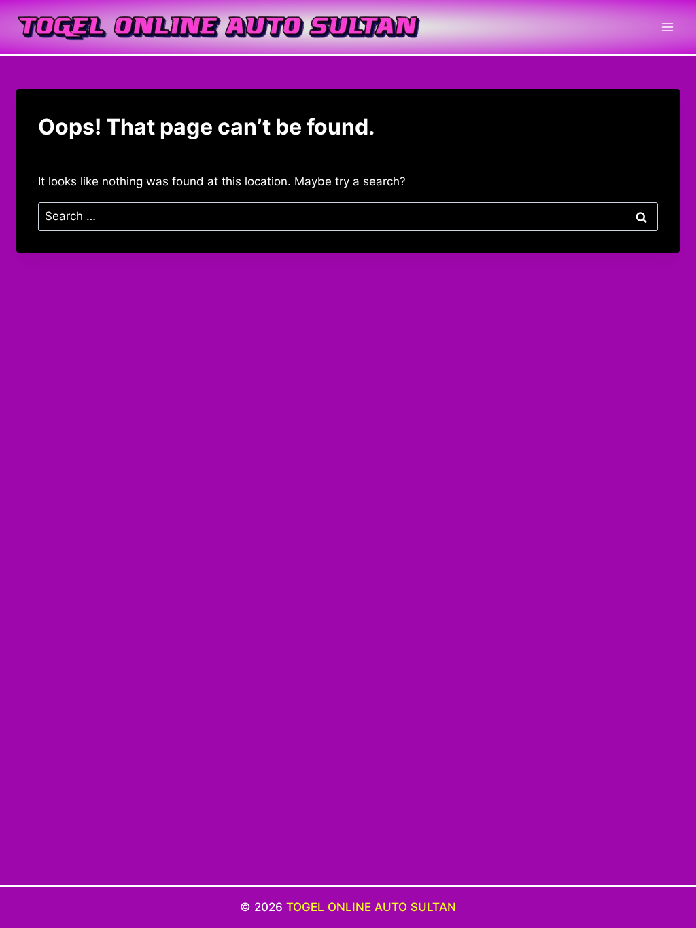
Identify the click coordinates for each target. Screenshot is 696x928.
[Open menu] (667, 26)
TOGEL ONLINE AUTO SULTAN (371, 907)
